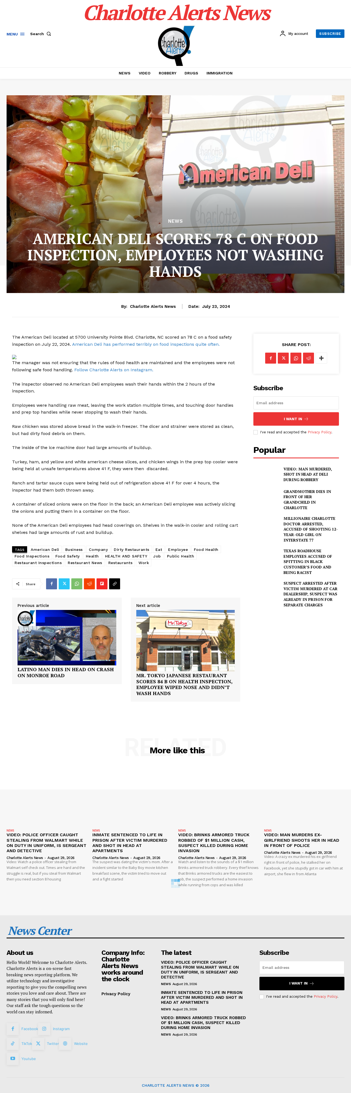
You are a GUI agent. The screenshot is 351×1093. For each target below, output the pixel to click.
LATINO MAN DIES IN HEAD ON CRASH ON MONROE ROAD (66, 672)
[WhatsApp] (76, 583)
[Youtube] (13, 1059)
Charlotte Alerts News (153, 306)
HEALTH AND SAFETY (126, 556)
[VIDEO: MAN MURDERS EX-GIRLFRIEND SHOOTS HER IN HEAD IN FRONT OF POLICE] (304, 796)
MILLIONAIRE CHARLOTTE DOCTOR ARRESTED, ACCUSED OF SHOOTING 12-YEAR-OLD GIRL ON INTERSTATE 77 (311, 529)
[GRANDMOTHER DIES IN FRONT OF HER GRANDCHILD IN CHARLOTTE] (266, 498)
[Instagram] (44, 1029)
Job (157, 556)
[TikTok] (13, 1044)
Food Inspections (32, 556)
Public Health (180, 556)
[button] (41, 34)
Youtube (28, 1058)
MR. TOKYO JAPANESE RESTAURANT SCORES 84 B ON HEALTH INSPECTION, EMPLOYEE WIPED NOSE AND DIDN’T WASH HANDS (184, 684)
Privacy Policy (319, 432)
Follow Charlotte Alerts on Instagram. (113, 369)
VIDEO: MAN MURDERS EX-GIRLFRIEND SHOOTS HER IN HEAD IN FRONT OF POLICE (301, 840)
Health (92, 556)
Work (143, 563)
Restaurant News (85, 563)
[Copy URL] (114, 583)
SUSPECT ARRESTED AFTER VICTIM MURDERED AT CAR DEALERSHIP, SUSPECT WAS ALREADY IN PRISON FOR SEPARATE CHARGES (311, 594)
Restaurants (120, 563)
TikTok (26, 1043)
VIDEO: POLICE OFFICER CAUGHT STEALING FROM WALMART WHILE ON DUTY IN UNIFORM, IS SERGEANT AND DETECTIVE (46, 842)
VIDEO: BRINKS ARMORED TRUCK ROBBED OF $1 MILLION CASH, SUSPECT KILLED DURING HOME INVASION (213, 842)
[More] (321, 358)
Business (74, 549)
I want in (293, 419)
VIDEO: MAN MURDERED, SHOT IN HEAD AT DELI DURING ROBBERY (308, 474)
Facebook (29, 1029)
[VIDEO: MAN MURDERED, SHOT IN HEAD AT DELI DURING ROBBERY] (266, 474)
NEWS (175, 221)
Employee (178, 549)
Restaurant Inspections (38, 563)
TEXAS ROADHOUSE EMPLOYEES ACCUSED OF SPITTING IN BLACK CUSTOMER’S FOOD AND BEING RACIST (308, 561)
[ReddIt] (89, 583)
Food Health (206, 549)
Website (81, 1043)
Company (98, 549)
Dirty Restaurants (131, 549)
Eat (158, 549)
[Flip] (102, 583)
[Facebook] (51, 583)
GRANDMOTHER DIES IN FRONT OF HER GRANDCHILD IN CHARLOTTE (307, 499)
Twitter (53, 1043)
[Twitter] (64, 583)
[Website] (65, 1044)
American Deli (45, 549)
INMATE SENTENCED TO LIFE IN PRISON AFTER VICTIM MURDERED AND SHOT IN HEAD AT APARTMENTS (129, 842)
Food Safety (67, 556)
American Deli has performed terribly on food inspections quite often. (146, 344)
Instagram (61, 1029)
